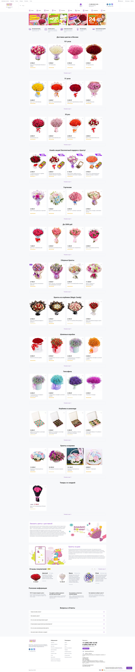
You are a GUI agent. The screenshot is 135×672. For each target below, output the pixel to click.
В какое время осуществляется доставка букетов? (41, 624)
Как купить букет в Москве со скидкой (38, 632)
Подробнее (120, 668)
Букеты (66, 644)
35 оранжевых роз (71, 137)
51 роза (68, 79)
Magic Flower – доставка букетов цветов (36, 644)
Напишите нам (110, 6)
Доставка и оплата (5, 1)
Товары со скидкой (67, 483)
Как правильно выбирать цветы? (96, 593)
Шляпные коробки (67, 334)
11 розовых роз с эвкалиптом (73, 247)
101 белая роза (52, 64)
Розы (65, 646)
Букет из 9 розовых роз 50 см (92, 247)
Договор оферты (54, 649)
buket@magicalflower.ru (89, 651)
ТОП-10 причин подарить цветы (37, 593)
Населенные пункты (68, 657)
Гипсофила (67, 371)
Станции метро (67, 655)
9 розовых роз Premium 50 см (55, 247)
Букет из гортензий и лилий (55, 210)
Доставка (52, 646)
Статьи (16, 1)
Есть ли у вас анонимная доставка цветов (39, 628)
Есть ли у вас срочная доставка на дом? (39, 619)
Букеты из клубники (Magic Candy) (67, 297)
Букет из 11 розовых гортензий (74, 210)
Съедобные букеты (68, 651)
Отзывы (21, 1)
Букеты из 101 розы (68, 653)
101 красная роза (90, 64)
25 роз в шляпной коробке (36, 357)
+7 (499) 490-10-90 (93, 4)
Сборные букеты (67, 260)
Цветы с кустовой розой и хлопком (75, 283)
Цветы (66, 642)
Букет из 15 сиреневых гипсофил (74, 394)
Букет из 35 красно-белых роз (92, 137)
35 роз (67, 114)
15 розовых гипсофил (90, 394)
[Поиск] (21, 5)
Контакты (26, 1)
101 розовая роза (71, 64)
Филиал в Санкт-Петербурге (56, 660)
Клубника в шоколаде (67, 409)
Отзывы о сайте (53, 653)
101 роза (67, 41)
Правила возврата (54, 644)
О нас (31, 1)
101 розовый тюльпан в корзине (56, 468)
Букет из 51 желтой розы (35, 101)
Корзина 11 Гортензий (91, 468)
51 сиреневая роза (90, 101)
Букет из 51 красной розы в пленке (75, 101)
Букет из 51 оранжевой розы (55, 101)
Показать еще (67, 73)
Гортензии (67, 187)
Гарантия (12, 1)
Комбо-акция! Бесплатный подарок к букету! (67, 150)
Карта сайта (53, 657)
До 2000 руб (67, 224)
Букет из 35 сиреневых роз (55, 137)
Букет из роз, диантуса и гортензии (38, 210)
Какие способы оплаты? (35, 611)
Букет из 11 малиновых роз (36, 247)
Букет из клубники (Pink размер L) (74, 320)
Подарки (66, 649)
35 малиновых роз (34, 137)
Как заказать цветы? (35, 615)
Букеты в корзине (67, 446)
